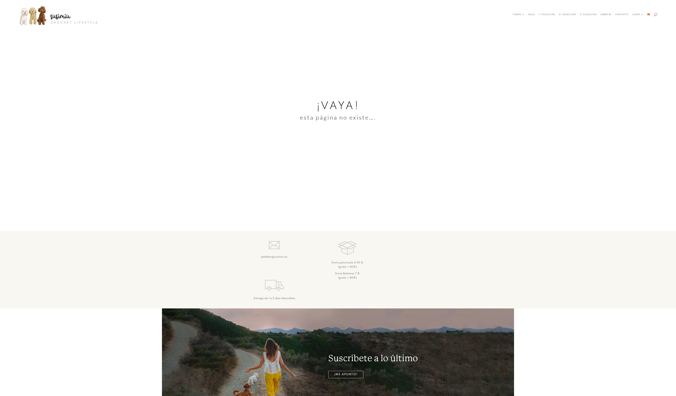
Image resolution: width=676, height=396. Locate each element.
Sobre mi (605, 15)
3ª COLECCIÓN (588, 15)
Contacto (621, 15)
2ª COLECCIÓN (567, 15)
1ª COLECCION (547, 15)
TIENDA (517, 15)
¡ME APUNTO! (346, 374)
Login (636, 15)
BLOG (531, 15)
